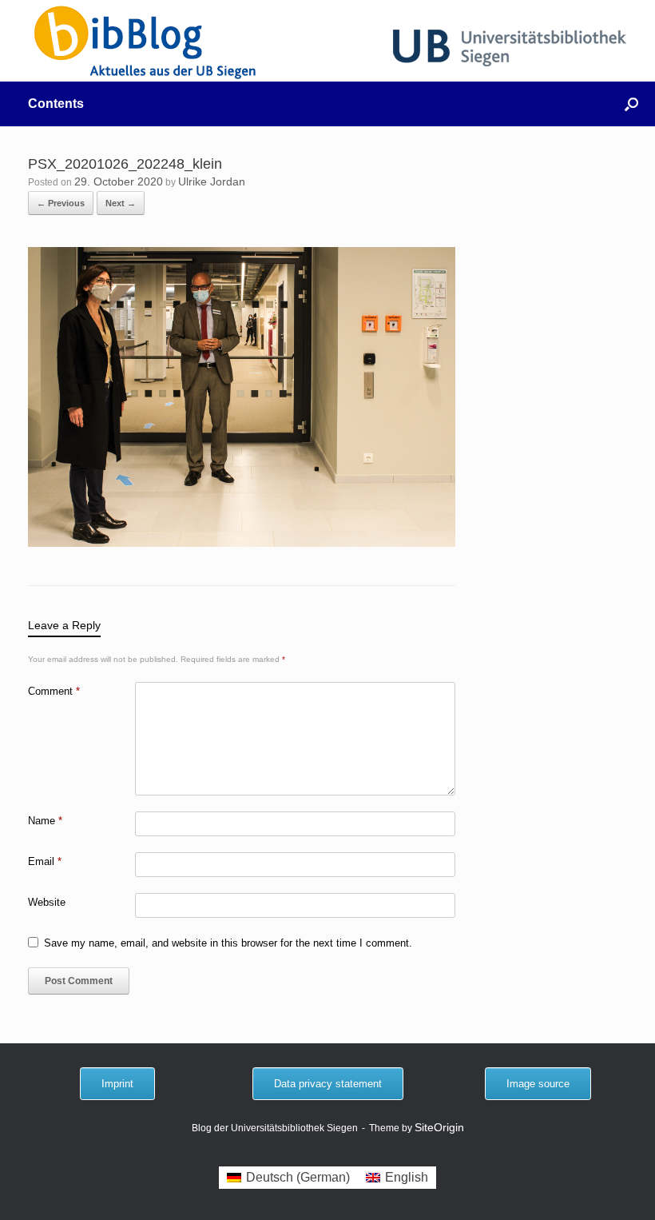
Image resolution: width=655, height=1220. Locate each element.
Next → (120, 203)
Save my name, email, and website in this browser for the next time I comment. (228, 943)
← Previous (61, 203)
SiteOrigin (439, 1128)
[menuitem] (288, 1177)
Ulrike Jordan (211, 181)
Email (45, 861)
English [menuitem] (406, 1177)
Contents (56, 103)
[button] (631, 104)
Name (45, 821)
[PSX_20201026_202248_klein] (241, 542)
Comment (54, 691)
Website (47, 902)
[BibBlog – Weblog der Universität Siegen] (146, 42)
